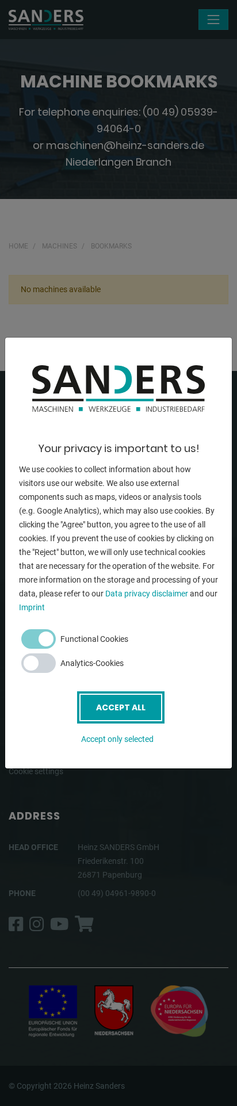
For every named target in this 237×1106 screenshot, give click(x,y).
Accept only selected (117, 739)
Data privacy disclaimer (146, 593)
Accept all (121, 707)
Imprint (32, 607)
